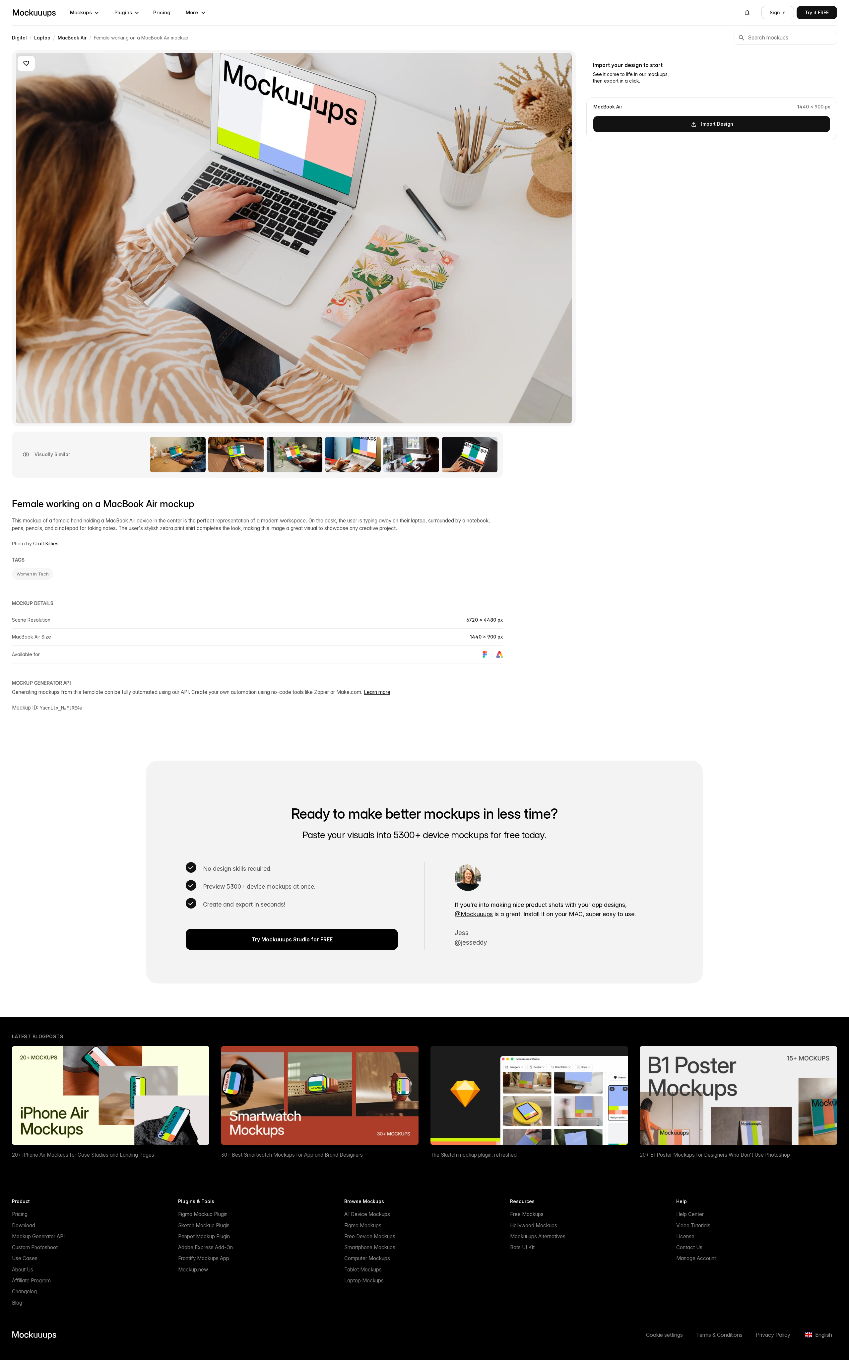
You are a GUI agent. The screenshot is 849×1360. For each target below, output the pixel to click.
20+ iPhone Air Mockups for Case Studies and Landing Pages (83, 1155)
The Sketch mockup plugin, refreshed (473, 1155)
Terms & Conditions (719, 1334)
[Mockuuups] (34, 13)
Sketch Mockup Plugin (203, 1225)
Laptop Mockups (364, 1280)
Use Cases (24, 1258)
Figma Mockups (362, 1225)
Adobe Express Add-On (205, 1247)
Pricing (161, 12)
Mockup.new (193, 1269)
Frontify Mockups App (203, 1258)
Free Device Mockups (369, 1236)
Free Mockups (527, 1214)
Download (23, 1225)
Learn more (377, 692)
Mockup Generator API (38, 1236)
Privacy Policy (773, 1334)
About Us (22, 1269)
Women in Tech (33, 574)
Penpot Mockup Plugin (204, 1236)
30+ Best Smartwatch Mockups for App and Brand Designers (292, 1155)
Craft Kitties (45, 543)
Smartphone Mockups (369, 1247)
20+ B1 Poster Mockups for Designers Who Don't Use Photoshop (715, 1155)
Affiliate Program (31, 1280)
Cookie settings (664, 1334)
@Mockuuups (474, 914)
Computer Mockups (367, 1258)
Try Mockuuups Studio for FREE (292, 939)
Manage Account (696, 1258)
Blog (17, 1303)
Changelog (24, 1291)
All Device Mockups (367, 1214)
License (685, 1236)
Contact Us (689, 1247)
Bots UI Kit (522, 1247)
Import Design (717, 124)
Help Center (690, 1214)
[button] (84, 12)
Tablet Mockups (363, 1269)
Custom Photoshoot (35, 1247)
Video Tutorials (693, 1225)
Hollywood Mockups (533, 1225)
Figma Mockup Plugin (203, 1214)
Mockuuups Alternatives (537, 1236)
